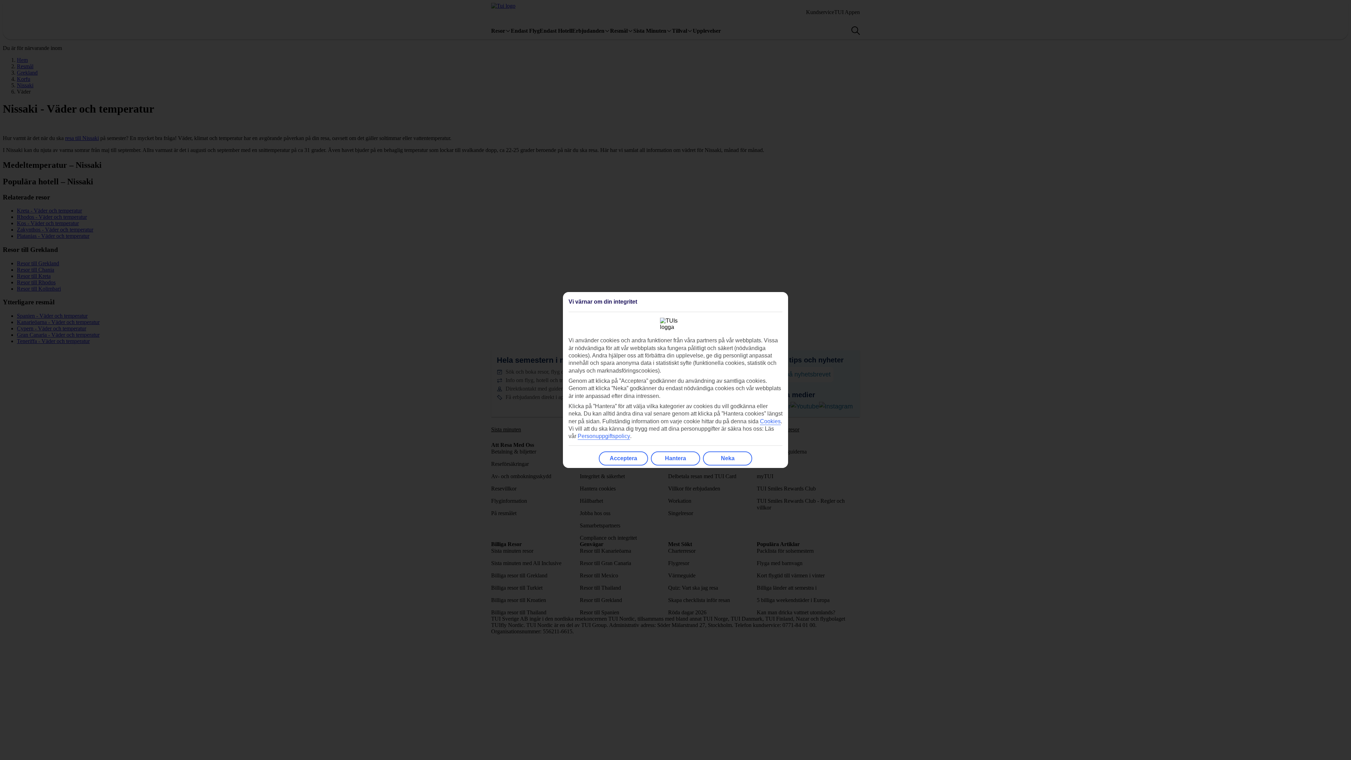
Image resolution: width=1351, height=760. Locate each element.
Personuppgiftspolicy (604, 436)
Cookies (770, 421)
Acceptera (623, 458)
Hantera (675, 458)
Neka (728, 458)
